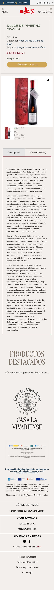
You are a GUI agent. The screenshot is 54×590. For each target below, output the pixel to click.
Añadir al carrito (27, 64)
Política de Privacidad (27, 562)
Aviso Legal (27, 572)
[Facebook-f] (29, 541)
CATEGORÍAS (45, 12)
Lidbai (38, 546)
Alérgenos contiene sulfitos (31, 47)
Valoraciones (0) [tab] (38, 152)
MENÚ (5, 12)
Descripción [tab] (14, 152)
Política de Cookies (27, 557)
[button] (48, 80)
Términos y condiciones (27, 567)
